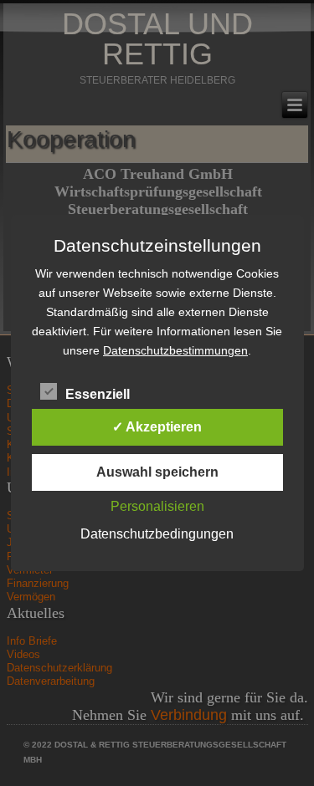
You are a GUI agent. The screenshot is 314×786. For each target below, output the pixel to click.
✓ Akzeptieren (157, 427)
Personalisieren (157, 506)
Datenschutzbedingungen (157, 534)
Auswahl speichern (157, 472)
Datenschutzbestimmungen (175, 350)
